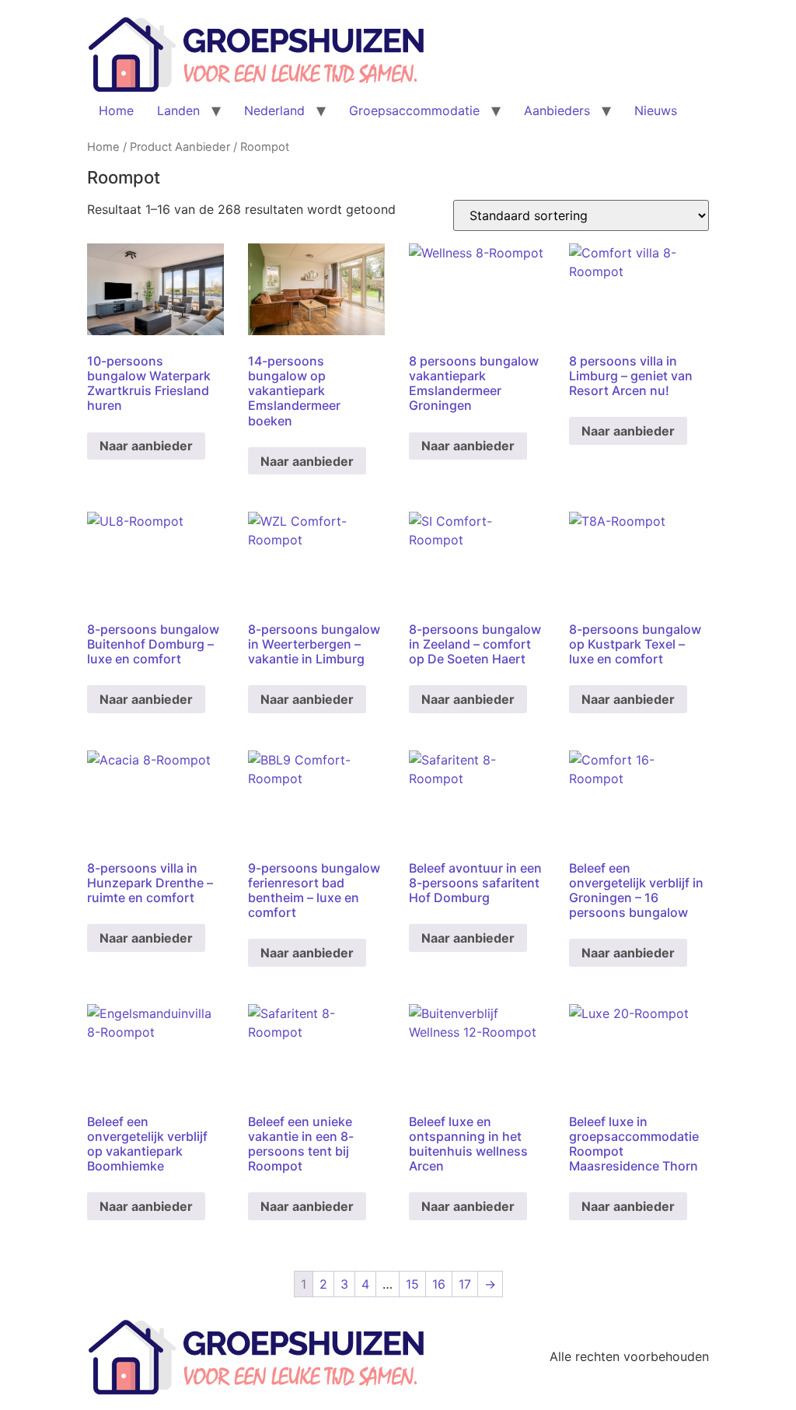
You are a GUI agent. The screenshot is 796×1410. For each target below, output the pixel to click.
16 (438, 1284)
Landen (178, 110)
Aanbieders (557, 110)
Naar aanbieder (146, 445)
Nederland (274, 110)
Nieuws (655, 110)
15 (412, 1284)
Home (116, 110)
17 (465, 1284)
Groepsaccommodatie (414, 110)
